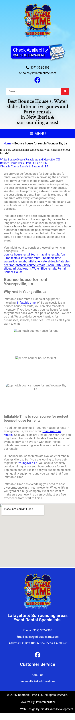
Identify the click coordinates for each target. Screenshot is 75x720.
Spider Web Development (57, 709)
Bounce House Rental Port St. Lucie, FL (23, 162)
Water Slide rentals (44, 268)
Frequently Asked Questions (37, 681)
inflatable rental (31, 258)
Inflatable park (22, 268)
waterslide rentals (15, 261)
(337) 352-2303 (39, 67)
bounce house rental (17, 254)
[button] (37, 133)
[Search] (65, 91)
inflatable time (51, 258)
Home (7, 143)
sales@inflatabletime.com (39, 73)
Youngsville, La (28, 463)
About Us (37, 675)
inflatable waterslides (41, 261)
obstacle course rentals (30, 265)
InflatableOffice (46, 702)
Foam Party (53, 265)
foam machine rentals (45, 254)
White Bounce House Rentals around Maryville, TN (30, 159)
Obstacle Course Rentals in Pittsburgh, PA (24, 166)
